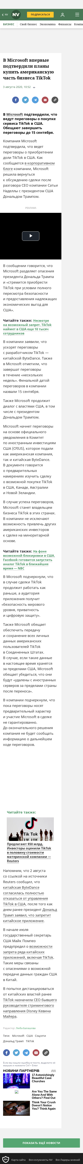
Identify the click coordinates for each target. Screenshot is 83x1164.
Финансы (64, 24)
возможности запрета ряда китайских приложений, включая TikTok (28, 952)
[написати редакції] (45, 100)
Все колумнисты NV (41, 1159)
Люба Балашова (26, 1028)
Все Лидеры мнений (68, 1159)
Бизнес (8, 24)
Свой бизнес (28, 24)
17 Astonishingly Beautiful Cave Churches (43, 1078)
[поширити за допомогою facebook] (15, 100)
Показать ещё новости (41, 1143)
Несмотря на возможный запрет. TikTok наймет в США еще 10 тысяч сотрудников (27, 326)
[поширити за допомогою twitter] (25, 100)
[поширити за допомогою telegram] (35, 100)
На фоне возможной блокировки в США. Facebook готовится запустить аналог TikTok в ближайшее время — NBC (29, 559)
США (29, 1036)
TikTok (30, 1041)
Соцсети (40, 1036)
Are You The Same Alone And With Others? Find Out (44, 1094)
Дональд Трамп (13, 1041)
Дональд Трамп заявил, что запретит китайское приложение (30, 915)
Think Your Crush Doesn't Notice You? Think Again (44, 1105)
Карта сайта (18, 1159)
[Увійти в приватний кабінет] (62, 15)
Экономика (48, 24)
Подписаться (40, 14)
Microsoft (14, 114)
